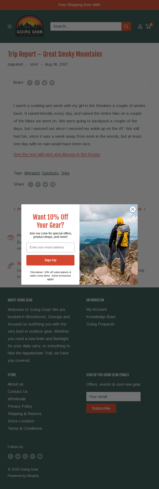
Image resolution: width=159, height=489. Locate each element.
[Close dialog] (132, 209)
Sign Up (50, 260)
